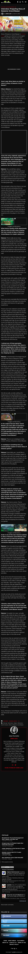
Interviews (10, 723)
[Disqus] (14, 789)
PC (15, 6)
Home (5, 940)
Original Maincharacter (13, 872)
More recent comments (7, 904)
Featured (3, 6)
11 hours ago (11, 882)
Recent (7, 867)
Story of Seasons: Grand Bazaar (17, 724)
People (3, 867)
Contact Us (13, 942)
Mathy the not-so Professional (15, 895)
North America (5, 724)
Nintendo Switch (10, 6)
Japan (15, 723)
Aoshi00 (9, 885)
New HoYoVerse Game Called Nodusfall (12, 857)
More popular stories (7, 862)
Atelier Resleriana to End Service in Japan (13, 848)
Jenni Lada (8, 13)
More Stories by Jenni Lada (14, 768)
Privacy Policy (14, 944)
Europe (5, 723)
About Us (5, 942)
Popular (11, 867)
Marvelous (20, 723)
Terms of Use (22, 942)
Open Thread (12, 940)
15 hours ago (23, 898)
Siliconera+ (20, 940)
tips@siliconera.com (17, 952)
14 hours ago (7, 891)
